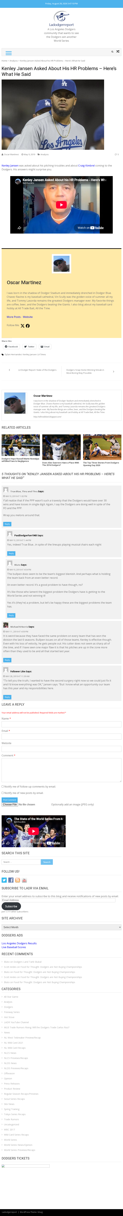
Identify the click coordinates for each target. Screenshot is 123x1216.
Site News (9, 1104)
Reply (7, 524)
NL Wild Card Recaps (15, 1047)
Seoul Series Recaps (14, 1098)
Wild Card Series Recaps (16, 1134)
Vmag (40, 1212)
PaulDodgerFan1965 (25, 535)
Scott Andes (10, 966)
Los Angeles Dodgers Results (19, 943)
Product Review (12, 1088)
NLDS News (10, 1063)
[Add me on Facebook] (28, 326)
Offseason (9, 1073)
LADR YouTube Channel (16, 1022)
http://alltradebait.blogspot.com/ (47, 416)
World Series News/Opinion (18, 1144)
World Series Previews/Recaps (19, 1150)
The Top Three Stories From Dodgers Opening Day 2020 (101, 464)
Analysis (14, 60)
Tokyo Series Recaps (15, 1114)
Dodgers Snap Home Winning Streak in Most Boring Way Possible (85, 371)
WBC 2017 (9, 1129)
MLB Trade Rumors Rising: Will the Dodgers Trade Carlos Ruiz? (36, 1027)
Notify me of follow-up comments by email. (30, 786)
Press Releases (12, 1083)
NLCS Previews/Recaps (16, 1058)
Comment (8, 755)
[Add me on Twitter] (23, 326)
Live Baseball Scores (14, 947)
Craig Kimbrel (86, 165)
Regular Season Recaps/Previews (21, 1093)
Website (28, 317)
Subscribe (11, 906)
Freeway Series (12, 1012)
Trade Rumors (11, 1119)
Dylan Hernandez (13, 354)
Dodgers (8, 1006)
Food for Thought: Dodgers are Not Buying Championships (51, 966)
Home (4, 60)
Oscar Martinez (11, 154)
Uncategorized (11, 1124)
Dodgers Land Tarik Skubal (27, 961)
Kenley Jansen (10, 165)
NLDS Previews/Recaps (16, 1068)
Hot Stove (9, 1017)
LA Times (41, 354)
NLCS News (10, 1052)
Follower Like (17, 671)
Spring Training (11, 1109)
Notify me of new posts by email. (23, 793)
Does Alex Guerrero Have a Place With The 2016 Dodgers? (60, 464)
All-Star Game (11, 996)
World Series (10, 1139)
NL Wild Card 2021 (13, 1042)
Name (6, 718)
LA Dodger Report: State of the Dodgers (37, 369)
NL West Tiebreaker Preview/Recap (22, 1037)
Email (6, 731)
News (7, 1032)
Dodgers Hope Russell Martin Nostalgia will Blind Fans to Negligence (20, 460)
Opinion (8, 1078)
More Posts (14, 317)
